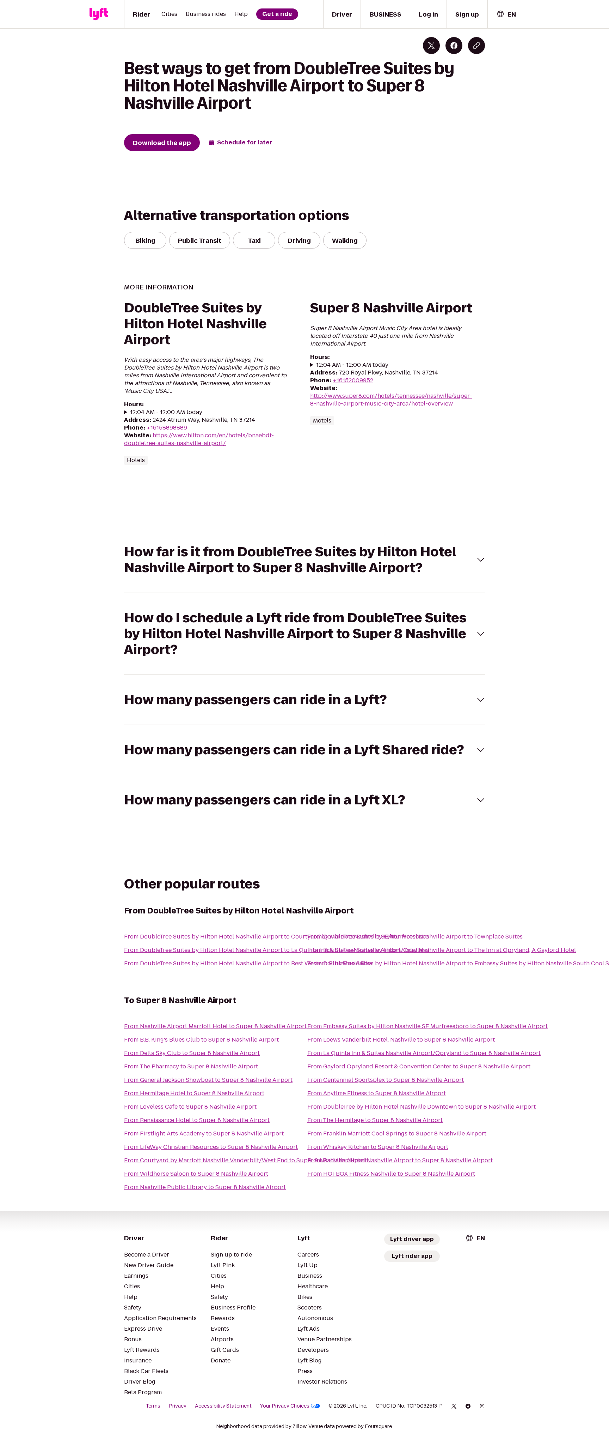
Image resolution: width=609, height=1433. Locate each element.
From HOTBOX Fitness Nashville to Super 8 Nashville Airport (391, 1174)
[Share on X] (431, 45)
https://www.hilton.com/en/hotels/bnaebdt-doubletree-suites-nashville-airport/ (199, 439)
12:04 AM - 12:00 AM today (166, 412)
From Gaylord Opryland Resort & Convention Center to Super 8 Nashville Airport (418, 1066)
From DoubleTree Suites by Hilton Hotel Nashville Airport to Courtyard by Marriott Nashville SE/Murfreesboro (276, 937)
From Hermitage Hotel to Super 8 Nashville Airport (194, 1093)
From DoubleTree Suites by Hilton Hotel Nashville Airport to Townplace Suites (415, 937)
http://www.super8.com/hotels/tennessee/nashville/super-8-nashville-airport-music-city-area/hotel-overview (391, 400)
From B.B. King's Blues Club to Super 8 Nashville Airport (201, 1040)
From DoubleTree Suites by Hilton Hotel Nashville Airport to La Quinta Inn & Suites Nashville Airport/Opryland (277, 950)
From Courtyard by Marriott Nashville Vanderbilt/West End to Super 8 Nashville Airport (245, 1160)
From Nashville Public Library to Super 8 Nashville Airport (205, 1187)
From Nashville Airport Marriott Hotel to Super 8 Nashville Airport (215, 1026)
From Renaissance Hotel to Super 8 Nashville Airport (197, 1120)
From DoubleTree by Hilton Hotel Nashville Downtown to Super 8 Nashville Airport (421, 1107)
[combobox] (506, 14)
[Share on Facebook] (453, 45)
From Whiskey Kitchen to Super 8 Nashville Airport (377, 1147)
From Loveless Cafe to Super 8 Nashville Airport (190, 1107)
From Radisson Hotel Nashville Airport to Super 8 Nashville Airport (400, 1160)
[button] (304, 560)
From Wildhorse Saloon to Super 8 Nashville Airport (196, 1174)
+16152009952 (353, 380)
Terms (153, 1405)
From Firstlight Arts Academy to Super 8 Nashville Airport (204, 1133)
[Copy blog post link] (476, 45)
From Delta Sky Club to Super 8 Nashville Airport (192, 1053)
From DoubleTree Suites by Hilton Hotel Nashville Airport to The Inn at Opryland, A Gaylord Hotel (441, 950)
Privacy (177, 1405)
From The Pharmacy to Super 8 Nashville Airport (191, 1066)
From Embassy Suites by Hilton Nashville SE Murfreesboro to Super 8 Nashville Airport (427, 1026)
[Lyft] (98, 14)
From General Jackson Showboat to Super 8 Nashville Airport (208, 1080)
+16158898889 (167, 428)
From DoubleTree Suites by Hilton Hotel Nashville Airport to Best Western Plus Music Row (248, 963)
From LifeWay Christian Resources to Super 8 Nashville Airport (211, 1147)
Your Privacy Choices (284, 1405)
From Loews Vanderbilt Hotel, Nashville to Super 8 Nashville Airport (401, 1040)
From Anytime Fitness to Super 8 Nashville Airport (376, 1093)
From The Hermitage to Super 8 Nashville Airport (375, 1120)
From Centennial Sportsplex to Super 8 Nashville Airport (385, 1080)
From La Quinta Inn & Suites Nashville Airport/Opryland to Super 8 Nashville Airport (424, 1053)
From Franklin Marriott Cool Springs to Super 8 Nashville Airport (396, 1133)
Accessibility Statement (223, 1405)
